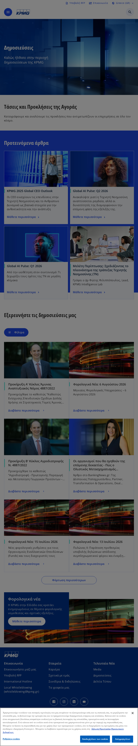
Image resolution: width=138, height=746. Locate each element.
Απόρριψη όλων (122, 739)
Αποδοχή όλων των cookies (95, 739)
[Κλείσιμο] (132, 713)
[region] (69, 727)
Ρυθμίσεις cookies (11, 739)
